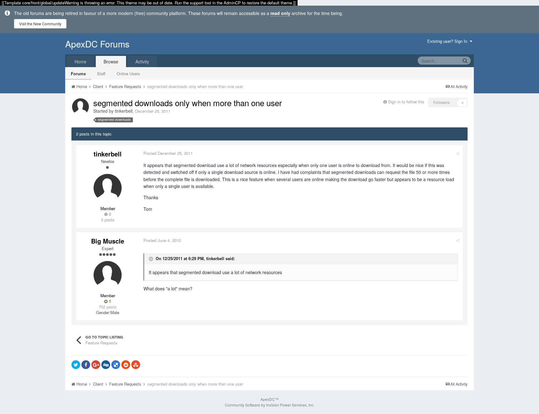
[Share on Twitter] (75, 364)
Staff (101, 73)
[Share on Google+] (95, 364)
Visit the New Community (40, 23)
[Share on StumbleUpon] (135, 364)
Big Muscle (107, 240)
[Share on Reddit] (125, 364)
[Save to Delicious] (115, 364)
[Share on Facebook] (85, 364)
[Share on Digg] (105, 364)
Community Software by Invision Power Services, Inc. (269, 404)
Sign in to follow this (406, 102)
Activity (142, 61)
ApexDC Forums (97, 43)
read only (280, 13)
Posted (168, 153)
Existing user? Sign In (448, 41)
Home (80, 61)
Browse (111, 61)
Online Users (128, 73)
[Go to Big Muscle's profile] (108, 275)
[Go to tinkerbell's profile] (80, 106)
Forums (78, 73)
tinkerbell (124, 111)
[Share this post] (457, 153)
